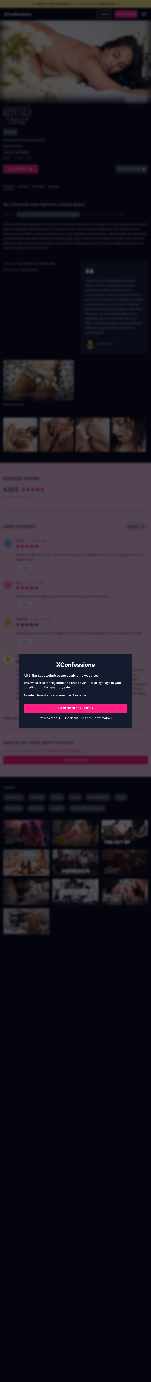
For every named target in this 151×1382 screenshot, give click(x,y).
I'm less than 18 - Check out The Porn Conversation (75, 718)
